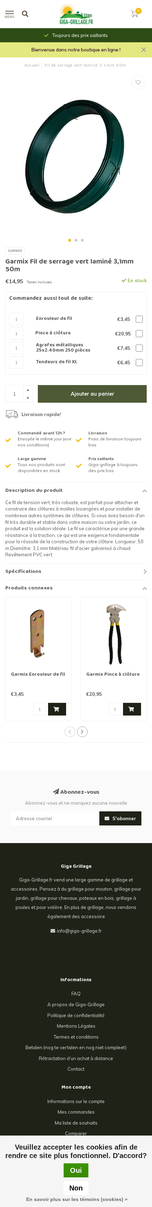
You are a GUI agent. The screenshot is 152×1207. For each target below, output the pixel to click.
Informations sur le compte (76, 1101)
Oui (76, 1170)
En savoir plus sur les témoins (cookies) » (77, 1199)
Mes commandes (76, 1112)
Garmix (15, 250)
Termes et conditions (76, 1037)
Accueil (32, 65)
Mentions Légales (76, 1026)
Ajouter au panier (92, 394)
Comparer (76, 1133)
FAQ (76, 993)
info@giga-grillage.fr (79, 931)
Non (76, 1188)
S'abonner (123, 818)
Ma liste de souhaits (76, 1123)
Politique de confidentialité (76, 1015)
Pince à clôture (53, 333)
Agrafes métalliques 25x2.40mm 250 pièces (63, 348)
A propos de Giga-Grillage (76, 1004)
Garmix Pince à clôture (113, 674)
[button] (69, 240)
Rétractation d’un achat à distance (76, 1058)
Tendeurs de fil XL (56, 362)
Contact (76, 1069)
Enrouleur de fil (54, 319)
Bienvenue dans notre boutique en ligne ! (76, 49)
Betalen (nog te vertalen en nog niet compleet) (76, 1047)
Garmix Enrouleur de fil (38, 674)
